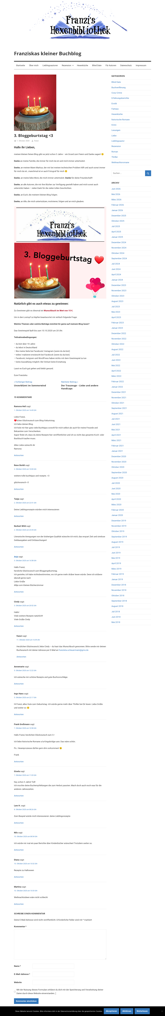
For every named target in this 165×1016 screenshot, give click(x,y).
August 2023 (117, 301)
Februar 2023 (117, 322)
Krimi (113, 125)
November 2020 (118, 462)
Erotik (114, 103)
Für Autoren (111, 65)
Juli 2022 (115, 355)
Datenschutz (126, 65)
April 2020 (116, 499)
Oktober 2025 (117, 221)
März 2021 (116, 440)
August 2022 (117, 349)
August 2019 (117, 542)
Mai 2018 (115, 622)
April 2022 (116, 371)
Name (17, 966)
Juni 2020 (116, 488)
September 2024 (119, 258)
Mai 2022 (115, 365)
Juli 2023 (115, 306)
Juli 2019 (115, 547)
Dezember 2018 (118, 585)
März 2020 (116, 504)
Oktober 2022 (117, 344)
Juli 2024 (115, 264)
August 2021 (117, 413)
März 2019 (116, 569)
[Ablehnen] (162, 1011)
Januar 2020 (117, 515)
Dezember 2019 (118, 520)
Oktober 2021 (117, 403)
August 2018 (117, 606)
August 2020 (117, 478)
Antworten (19, 455)
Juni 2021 (116, 424)
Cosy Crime (116, 93)
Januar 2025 (117, 237)
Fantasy (115, 109)
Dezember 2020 (118, 456)
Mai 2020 (115, 494)
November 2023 (118, 290)
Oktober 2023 (117, 296)
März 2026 (116, 199)
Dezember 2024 (118, 242)
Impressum (141, 65)
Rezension (66, 65)
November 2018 (118, 590)
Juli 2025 (115, 226)
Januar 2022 (117, 387)
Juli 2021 (115, 419)
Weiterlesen (142, 1011)
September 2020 (119, 472)
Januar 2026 (117, 210)
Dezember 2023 (118, 285)
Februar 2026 (117, 205)
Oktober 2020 (117, 467)
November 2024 (118, 247)
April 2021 (116, 435)
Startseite (20, 65)
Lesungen (115, 130)
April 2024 (116, 274)
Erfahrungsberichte (120, 98)
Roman (114, 151)
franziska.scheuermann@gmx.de (73, 650)
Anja (16, 556)
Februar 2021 (117, 445)
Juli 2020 (115, 483)
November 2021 (118, 397)
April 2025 (116, 231)
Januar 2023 (117, 328)
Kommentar (20, 926)
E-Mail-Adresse (22, 974)
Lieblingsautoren (50, 65)
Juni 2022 (116, 360)
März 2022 (116, 376)
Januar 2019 (117, 579)
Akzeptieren (111, 1011)
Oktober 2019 (117, 531)
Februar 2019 (117, 574)
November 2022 (118, 338)
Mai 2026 (115, 194)
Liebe (113, 135)
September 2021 (119, 408)
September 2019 (119, 536)
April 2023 (116, 317)
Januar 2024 (117, 280)
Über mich (33, 65)
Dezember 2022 (118, 333)
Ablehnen (126, 1011)
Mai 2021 (115, 429)
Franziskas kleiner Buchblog (47, 53)
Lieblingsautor (118, 141)
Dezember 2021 (118, 392)
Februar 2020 (117, 510)
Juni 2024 (116, 269)
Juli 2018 (115, 611)
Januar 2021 (117, 451)
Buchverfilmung (118, 87)
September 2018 (119, 601)
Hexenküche (82, 65)
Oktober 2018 (117, 595)
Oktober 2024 (117, 253)
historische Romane (120, 119)
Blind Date (96, 65)
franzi (36, 141)
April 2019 (116, 563)
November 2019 (118, 526)
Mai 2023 (115, 312)
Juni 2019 (116, 552)
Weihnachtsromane (120, 162)
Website (18, 982)
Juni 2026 (116, 189)
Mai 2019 (115, 558)
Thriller (114, 157)
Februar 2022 (117, 381)
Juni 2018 (116, 617)
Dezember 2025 (118, 215)
